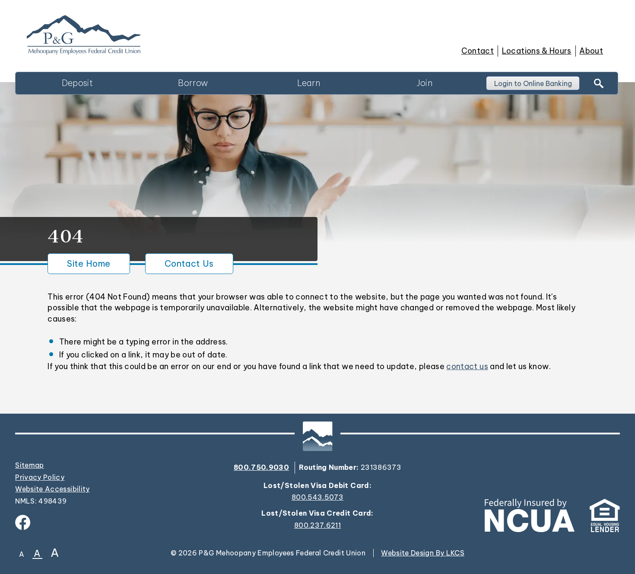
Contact (477, 51)
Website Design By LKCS (422, 552)
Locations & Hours (537, 51)
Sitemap (29, 465)
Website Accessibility (52, 489)
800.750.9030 (261, 467)
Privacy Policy (39, 477)
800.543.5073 (317, 497)
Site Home (88, 263)
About (591, 51)
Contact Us (189, 263)
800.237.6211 (317, 525)
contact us (467, 366)
